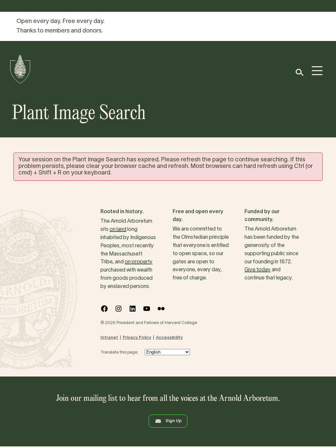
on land (118, 229)
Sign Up (173, 421)
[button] (299, 72)
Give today (257, 270)
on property (139, 262)
